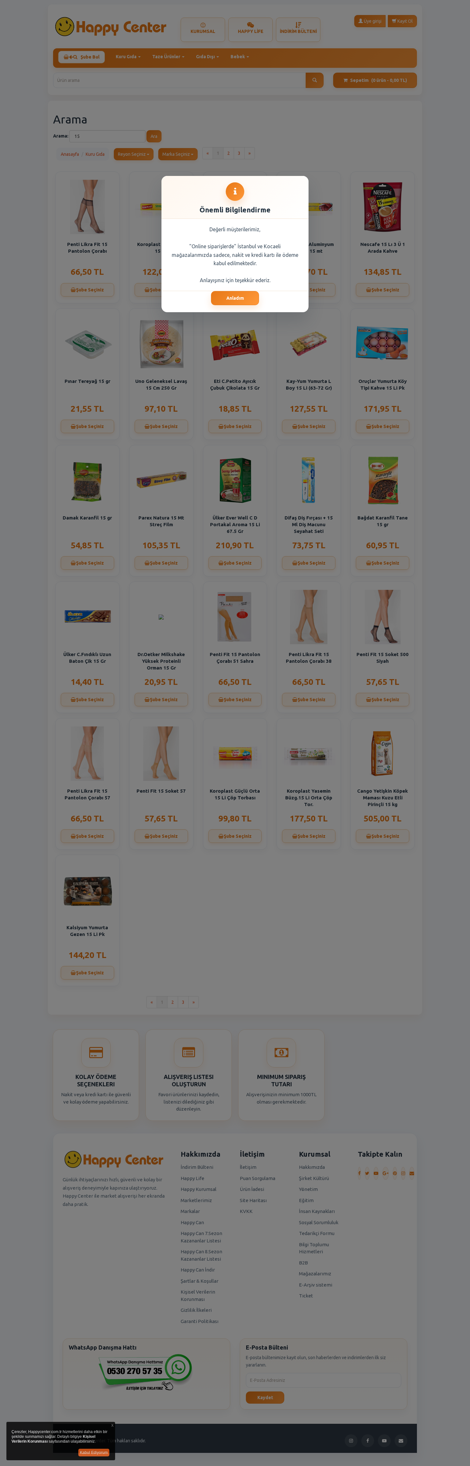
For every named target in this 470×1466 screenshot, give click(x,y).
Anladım (235, 298)
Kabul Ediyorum (94, 1452)
